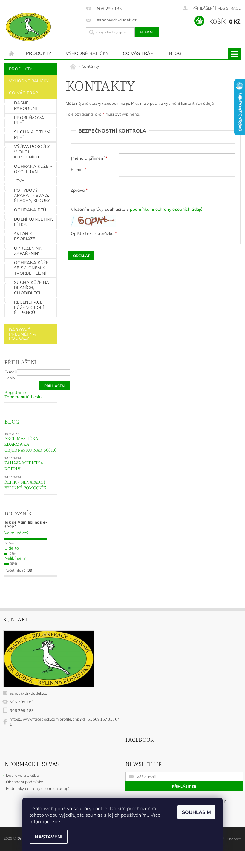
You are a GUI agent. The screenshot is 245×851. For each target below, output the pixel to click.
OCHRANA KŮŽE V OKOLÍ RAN (33, 169)
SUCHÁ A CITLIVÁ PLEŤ (32, 134)
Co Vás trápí (139, 53)
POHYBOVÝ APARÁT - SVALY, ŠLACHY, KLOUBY (32, 195)
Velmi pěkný (16, 532)
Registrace (229, 8)
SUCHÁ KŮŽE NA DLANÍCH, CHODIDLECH (31, 288)
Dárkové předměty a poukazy (22, 334)
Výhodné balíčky (87, 53)
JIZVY (19, 181)
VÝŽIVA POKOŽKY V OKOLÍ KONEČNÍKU (32, 152)
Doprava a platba (22, 775)
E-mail (10, 372)
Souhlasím (196, 812)
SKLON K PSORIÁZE (24, 236)
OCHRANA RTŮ (30, 210)
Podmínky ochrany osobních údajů (37, 788)
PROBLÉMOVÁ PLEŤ (29, 120)
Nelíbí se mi (15, 558)
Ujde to (11, 548)
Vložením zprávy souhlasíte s (137, 209)
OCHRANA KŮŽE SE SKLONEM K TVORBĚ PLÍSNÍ (31, 268)
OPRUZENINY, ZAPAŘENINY (28, 250)
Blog (175, 53)
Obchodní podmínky (24, 781)
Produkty (38, 53)
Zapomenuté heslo (23, 396)
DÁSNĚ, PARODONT (26, 105)
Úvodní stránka (11, 53)
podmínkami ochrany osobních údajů (166, 209)
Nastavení (48, 837)
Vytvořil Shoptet (227, 839)
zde (56, 821)
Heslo (9, 378)
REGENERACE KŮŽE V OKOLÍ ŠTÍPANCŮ (29, 307)
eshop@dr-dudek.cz (28, 693)
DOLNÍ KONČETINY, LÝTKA (33, 221)
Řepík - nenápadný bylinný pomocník (25, 485)
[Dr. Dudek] (42, 27)
